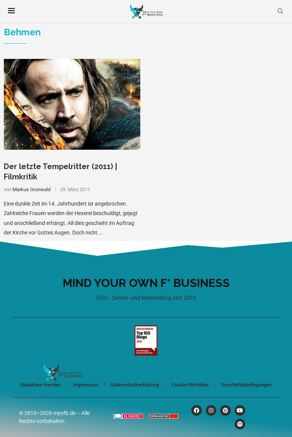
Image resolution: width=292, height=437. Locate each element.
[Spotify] (240, 424)
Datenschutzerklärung (135, 385)
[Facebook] (196, 410)
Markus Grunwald (32, 189)
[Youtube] (240, 410)
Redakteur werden (40, 385)
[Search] (280, 11)
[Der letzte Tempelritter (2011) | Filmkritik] (72, 104)
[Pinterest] (225, 410)
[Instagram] (211, 410)
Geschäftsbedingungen (246, 385)
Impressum (85, 385)
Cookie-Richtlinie (189, 385)
